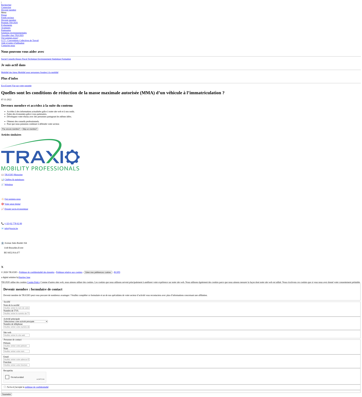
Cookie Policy (33, 282)
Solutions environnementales (14, 33)
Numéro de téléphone (13, 324)
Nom (5, 348)
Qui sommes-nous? (9, 38)
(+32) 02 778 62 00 (13, 223)
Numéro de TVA (11, 310)
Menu (3, 12)
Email (6, 356)
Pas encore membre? (11, 129)
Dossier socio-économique (16, 209)
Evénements (6, 25)
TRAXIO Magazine (14, 174)
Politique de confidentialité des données (36, 272)
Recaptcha (8, 370)
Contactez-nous (8, 45)
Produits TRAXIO (9, 22)
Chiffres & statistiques (14, 179)
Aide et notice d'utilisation (12, 43)
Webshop (9, 184)
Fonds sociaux (7, 17)
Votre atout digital (12, 204)
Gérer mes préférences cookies (98, 272)
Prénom (6, 343)
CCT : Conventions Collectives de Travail (20, 40)
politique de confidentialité (37, 387)
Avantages (5, 28)
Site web (7, 332)
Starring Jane (24, 277)
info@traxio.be (11, 228)
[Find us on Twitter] (2, 267)
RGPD (117, 272)
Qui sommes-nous (13, 199)
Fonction (7, 362)
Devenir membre (8, 20)
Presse (4, 15)
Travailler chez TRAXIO (12, 35)
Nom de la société (11, 305)
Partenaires (6, 30)
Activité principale (11, 319)
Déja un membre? (30, 129)
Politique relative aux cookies (69, 272)
